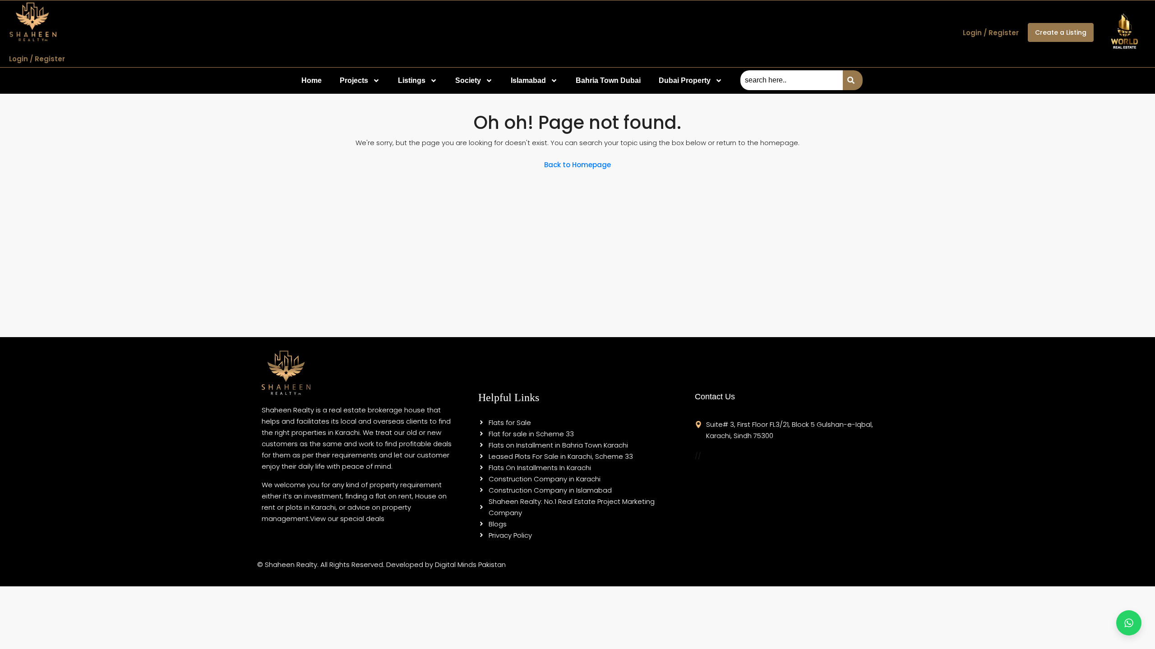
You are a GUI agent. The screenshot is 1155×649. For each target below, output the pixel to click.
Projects (354, 80)
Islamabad (528, 80)
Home (311, 80)
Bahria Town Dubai (608, 80)
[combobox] (791, 80)
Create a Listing (1060, 32)
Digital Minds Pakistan (470, 564)
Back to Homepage (577, 164)
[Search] (853, 80)
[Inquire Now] (1128, 622)
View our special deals (347, 518)
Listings (411, 80)
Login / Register (37, 59)
